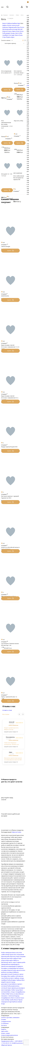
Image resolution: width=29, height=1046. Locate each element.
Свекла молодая (5, 246)
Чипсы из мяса (14, 994)
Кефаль (4, 25)
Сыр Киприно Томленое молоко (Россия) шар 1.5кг (10, 644)
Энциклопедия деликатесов (9, 1035)
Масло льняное (15, 998)
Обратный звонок (6, 1045)
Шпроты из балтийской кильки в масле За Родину (10, 548)
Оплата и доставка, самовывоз (10, 1017)
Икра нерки (9, 960)
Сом (10, 35)
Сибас (20, 33)
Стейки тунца (15, 990)
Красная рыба (5, 956)
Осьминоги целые (17, 974)
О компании (5, 1023)
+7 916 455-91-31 (6, 1043)
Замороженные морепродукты (10, 964)
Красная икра (5, 958)
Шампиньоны (5, 296)
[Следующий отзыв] (22, 714)
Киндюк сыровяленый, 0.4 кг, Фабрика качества (11, 728)
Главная (5, 15)
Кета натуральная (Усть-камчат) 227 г (6, 72)
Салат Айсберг (5, 1000)
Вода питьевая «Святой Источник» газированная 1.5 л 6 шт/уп (10, 347)
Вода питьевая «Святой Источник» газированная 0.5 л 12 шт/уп (9, 397)
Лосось (22, 27)
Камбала (14, 23)
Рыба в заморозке (6, 952)
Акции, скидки (5, 1033)
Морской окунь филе (13, 970)
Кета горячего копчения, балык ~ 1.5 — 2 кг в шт (19, 72)
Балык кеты (15, 952)
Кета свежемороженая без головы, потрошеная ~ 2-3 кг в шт (7, 124)
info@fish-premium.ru (18, 1043)
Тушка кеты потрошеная (17, 954)
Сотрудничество (6, 1021)
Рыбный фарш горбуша (14, 980)
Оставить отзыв (7, 710)
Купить (6, 89)
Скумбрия (5, 35)
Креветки (20, 966)
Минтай (20, 29)
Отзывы (3, 1019)
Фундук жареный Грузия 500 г (9, 447)
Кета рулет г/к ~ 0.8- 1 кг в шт (6, 175)
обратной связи (16, 832)
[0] (27, 7)
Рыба (17, 15)
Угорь (4, 37)
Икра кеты (13, 956)
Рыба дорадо (6, 33)
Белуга (4, 23)
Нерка (13, 31)
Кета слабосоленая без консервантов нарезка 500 (18, 177)
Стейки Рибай (5, 994)
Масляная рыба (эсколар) (9, 29)
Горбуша (9, 23)
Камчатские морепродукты (9, 966)
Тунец (20, 35)
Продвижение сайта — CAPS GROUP (11, 1041)
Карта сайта (4, 1031)
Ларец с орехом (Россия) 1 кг (9, 697)
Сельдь (12, 33)
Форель (8, 37)
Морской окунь (7, 31)
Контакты (4, 1025)
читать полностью (13, 725)
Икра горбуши (13, 958)
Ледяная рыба (12, 27)
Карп (18, 23)
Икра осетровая (20, 956)
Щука (12, 37)
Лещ (18, 27)
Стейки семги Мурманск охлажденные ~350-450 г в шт (11, 743)
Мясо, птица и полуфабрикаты (16, 992)
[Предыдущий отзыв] (19, 714)
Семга (16, 33)
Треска (17, 35)
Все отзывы (5, 714)
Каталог (12, 15)
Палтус (22, 31)
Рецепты (3, 1029)
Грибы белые (14, 1000)
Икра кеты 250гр (18, 120)
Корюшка (5, 27)
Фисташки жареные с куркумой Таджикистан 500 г (10, 497)
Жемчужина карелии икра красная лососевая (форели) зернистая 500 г (13, 758)
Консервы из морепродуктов (9, 968)
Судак (13, 35)
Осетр (17, 31)
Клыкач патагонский (13, 25)
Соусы (22, 998)
